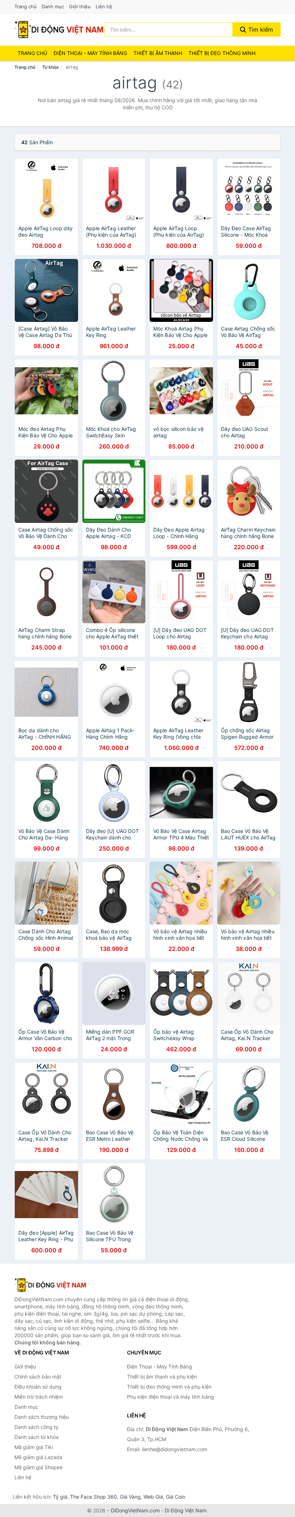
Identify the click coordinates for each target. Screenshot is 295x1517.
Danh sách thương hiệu (41, 1417)
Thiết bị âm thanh (157, 53)
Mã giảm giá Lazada (38, 1457)
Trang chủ (25, 6)
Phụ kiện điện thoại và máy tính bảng (170, 1397)
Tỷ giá (60, 1497)
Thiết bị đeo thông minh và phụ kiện (169, 1387)
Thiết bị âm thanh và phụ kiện (162, 1377)
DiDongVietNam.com (135, 1510)
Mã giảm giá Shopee (38, 1467)
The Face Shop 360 (93, 1497)
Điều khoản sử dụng (38, 1387)
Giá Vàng (130, 1497)
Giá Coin (175, 1497)
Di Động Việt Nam (185, 1510)
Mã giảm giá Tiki (33, 1447)
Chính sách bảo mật (37, 1377)
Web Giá (153, 1497)
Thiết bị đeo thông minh (222, 53)
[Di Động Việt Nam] (50, 1285)
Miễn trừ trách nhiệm (38, 1397)
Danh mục (53, 6)
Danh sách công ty (36, 1427)
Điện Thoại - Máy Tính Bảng (90, 53)
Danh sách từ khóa (36, 1437)
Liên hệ (104, 6)
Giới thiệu (80, 6)
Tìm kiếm (259, 29)
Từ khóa (50, 67)
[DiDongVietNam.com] (59, 29)
